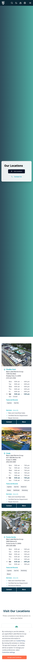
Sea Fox (16, 403)
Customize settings (8, 652)
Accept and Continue (14, 657)
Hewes (9, 490)
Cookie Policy (20, 641)
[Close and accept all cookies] (29, 631)
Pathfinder (16, 490)
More (24, 422)
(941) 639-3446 (11, 546)
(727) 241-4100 (11, 378)
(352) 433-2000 (11, 462)
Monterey (25, 490)
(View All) (15, 410)
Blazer (9, 574)
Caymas (9, 403)
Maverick (23, 487)
